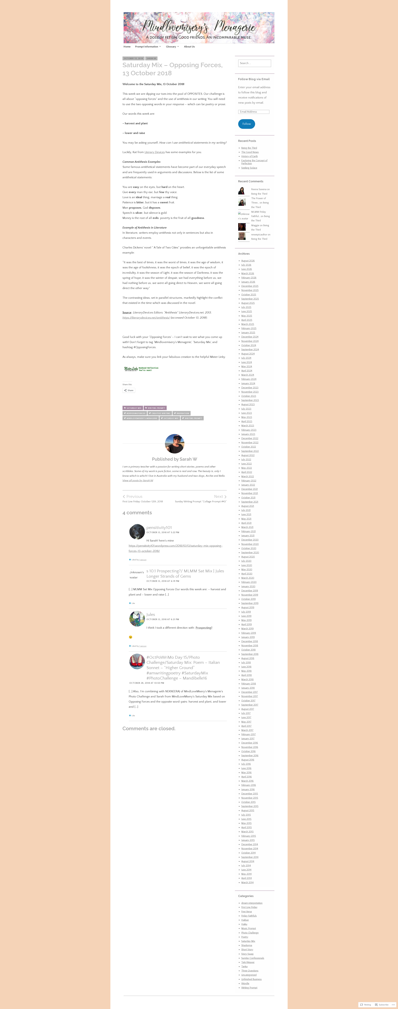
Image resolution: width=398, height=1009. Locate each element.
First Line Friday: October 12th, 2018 (143, 498)
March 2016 (247, 781)
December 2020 (250, 539)
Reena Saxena (258, 189)
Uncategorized (249, 975)
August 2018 (247, 658)
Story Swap (247, 954)
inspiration (183, 413)
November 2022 (249, 442)
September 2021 (249, 501)
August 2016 (247, 759)
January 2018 (248, 688)
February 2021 (248, 531)
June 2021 (246, 514)
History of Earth (249, 156)
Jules (150, 614)
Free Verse (246, 911)
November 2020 (250, 544)
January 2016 (248, 789)
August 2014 (247, 861)
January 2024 (248, 383)
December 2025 (249, 286)
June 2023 (246, 413)
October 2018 (248, 649)
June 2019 (246, 616)
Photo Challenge (250, 932)
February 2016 (248, 785)
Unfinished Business (251, 979)
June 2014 (246, 869)
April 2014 (246, 878)
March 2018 (247, 679)
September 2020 (250, 552)
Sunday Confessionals (252, 958)
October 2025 (248, 294)
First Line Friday (249, 907)
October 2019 (248, 599)
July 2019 (246, 611)
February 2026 (248, 277)
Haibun (245, 920)
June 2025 (246, 311)
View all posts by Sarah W (138, 480)
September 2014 (249, 857)
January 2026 (248, 281)
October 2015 (248, 802)
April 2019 (246, 624)
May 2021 (246, 518)
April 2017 (246, 726)
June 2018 (246, 666)
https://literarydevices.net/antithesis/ (146, 317)
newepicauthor (259, 234)
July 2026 (246, 265)
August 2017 (247, 709)
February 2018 (248, 683)
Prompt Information (146, 46)
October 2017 (248, 700)
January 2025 (248, 332)
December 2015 (249, 793)
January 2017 (248, 738)
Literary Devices (155, 152)
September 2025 (250, 298)
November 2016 (249, 747)
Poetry (244, 937)
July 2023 (246, 408)
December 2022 (249, 438)
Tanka (244, 966)
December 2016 (249, 742)
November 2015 (249, 797)
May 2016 (246, 772)
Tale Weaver (248, 962)
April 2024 (246, 370)
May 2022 (246, 468)
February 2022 (248, 480)
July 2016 (246, 764)
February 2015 (248, 836)
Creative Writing (161, 413)
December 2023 (249, 387)
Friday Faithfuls (249, 915)
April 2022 (246, 472)
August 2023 (248, 404)
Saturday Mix (134, 408)
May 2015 (246, 823)
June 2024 (246, 362)
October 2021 (248, 497)
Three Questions (249, 970)
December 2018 (249, 641)
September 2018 (249, 654)
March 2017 (247, 730)
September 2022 (250, 451)
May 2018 (246, 671)
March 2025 (247, 324)
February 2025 (248, 328)
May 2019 (246, 620)
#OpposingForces (136, 413)
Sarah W (151, 58)
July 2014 (246, 865)
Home (127, 46)
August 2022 (248, 455)
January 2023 (248, 434)
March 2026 (247, 273)
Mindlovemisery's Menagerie (142, 418)
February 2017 (248, 734)
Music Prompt (248, 928)
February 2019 (248, 633)
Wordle (245, 983)
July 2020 (246, 561)
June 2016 (246, 768)
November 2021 (249, 493)
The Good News (250, 152)
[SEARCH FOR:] (254, 63)
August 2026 (248, 260)
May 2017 (246, 721)
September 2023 (250, 400)
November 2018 (249, 645)
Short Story (247, 949)
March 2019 (247, 628)
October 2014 (248, 852)
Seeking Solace (249, 167)
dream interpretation (251, 903)
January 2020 (248, 586)
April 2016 (246, 776)
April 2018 (246, 675)
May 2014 (246, 874)
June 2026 (246, 269)
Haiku (244, 924)
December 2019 (249, 590)
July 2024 (246, 358)
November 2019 (249, 594)
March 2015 (247, 831)
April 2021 (246, 523)
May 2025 (246, 315)
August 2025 (248, 303)
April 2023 (246, 421)
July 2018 (246, 662)
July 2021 (246, 510)
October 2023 (248, 396)
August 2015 (247, 810)
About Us (189, 46)
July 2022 (246, 459)
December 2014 (249, 844)
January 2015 (248, 840)
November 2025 (250, 290)
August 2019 (247, 607)
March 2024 (247, 375)
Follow (247, 124)
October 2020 (248, 548)
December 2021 (249, 489)
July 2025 (246, 307)
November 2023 (250, 391)
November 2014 (249, 848)
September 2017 (249, 704)
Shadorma (246, 945)
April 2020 (246, 573)
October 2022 (248, 446)
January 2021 (248, 535)
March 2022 (247, 476)
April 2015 (246, 827)
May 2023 (246, 417)
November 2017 (249, 696)
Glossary (171, 46)
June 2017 (246, 717)
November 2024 (250, 341)
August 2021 (247, 506)
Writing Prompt (156, 408)
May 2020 (246, 569)
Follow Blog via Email (254, 79)
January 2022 (248, 484)
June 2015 (246, 819)
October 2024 (248, 345)
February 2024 (248, 379)
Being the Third (249, 148)
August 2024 (248, 353)
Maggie (255, 225)
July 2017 (246, 713)
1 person (142, 560)
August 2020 (248, 556)
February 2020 (249, 582)
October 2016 (248, 751)
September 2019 (249, 603)
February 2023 (248, 430)
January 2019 (248, 637)
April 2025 (246, 320)
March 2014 (247, 882)
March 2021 (247, 527)
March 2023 (247, 425)
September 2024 (250, 349)
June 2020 (246, 565)
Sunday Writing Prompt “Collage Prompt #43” (201, 498)
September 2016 (249, 755)
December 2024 (249, 336)
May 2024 (246, 366)
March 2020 (247, 578)
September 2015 (249, 806)
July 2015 (246, 814)
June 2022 (246, 463)
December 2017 (249, 692)
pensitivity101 (159, 527)
